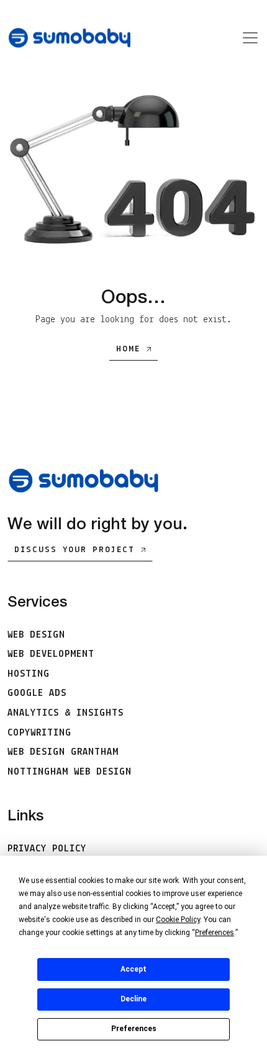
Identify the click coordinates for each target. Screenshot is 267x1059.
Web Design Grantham (63, 752)
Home (128, 349)
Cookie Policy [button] (178, 919)
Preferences (133, 1028)
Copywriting (39, 733)
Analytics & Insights (65, 713)
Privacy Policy (46, 849)
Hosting (28, 674)
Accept (133, 969)
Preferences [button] (214, 932)
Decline (133, 999)
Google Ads (36, 693)
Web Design (36, 635)
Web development (50, 654)
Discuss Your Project (74, 550)
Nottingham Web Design (69, 772)
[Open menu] (246, 38)
